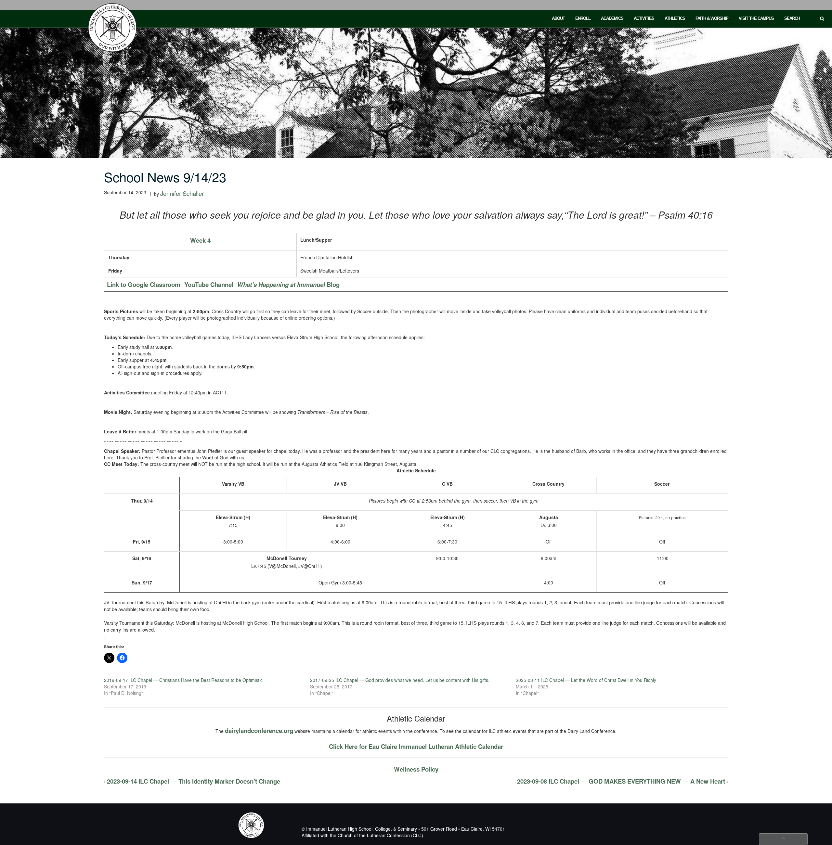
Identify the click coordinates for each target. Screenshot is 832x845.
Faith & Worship (712, 18)
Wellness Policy (416, 769)
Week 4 (200, 240)
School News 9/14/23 (165, 176)
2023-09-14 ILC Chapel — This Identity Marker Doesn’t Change (193, 781)
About (558, 18)
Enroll (583, 18)
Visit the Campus (756, 18)
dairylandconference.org (259, 730)
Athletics (675, 18)
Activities (644, 18)
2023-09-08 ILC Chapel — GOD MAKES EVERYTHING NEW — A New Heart (621, 781)
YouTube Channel (208, 284)
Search (792, 18)
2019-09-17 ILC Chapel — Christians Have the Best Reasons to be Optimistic (183, 680)
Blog (288, 284)
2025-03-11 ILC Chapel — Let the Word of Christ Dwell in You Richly (586, 680)
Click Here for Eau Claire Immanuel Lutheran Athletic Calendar (416, 746)
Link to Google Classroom (143, 284)
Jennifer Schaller (182, 193)
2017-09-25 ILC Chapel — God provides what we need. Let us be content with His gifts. (399, 680)
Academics (612, 18)
